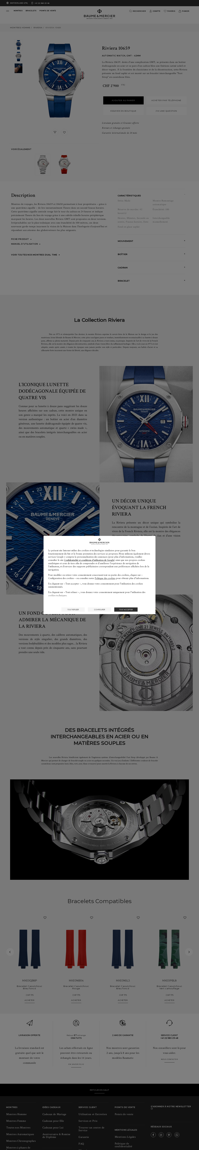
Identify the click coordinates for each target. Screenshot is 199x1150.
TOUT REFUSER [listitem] (73, 609)
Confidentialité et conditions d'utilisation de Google (89, 560)
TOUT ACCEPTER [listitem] (126, 609)
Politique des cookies (105, 578)
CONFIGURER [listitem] (99, 609)
